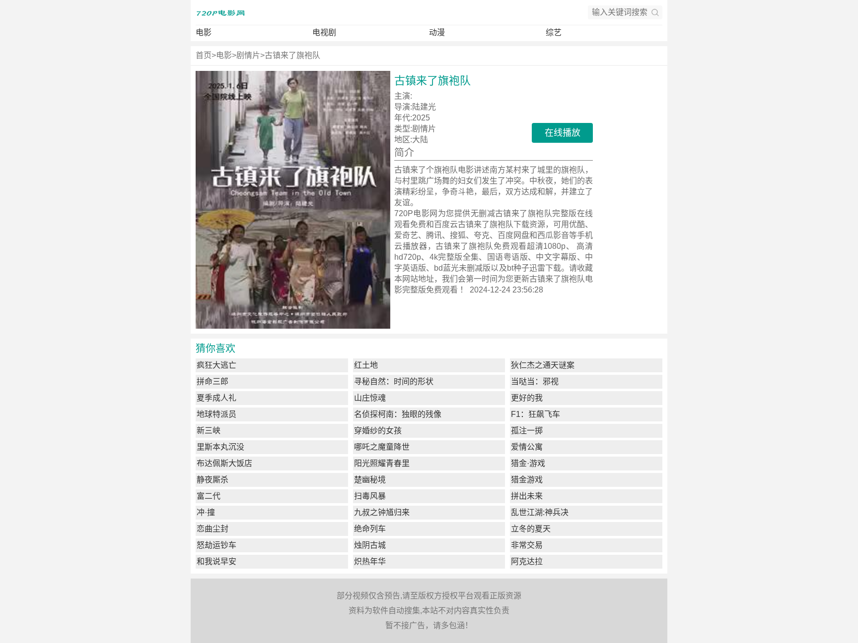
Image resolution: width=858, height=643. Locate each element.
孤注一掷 (527, 430)
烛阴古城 (370, 545)
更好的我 (527, 398)
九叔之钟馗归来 (382, 512)
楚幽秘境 (370, 479)
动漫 (437, 32)
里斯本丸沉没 (220, 447)
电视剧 (324, 32)
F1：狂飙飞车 (535, 414)
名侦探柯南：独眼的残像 (397, 414)
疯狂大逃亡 (216, 365)
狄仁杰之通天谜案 (542, 365)
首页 (204, 55)
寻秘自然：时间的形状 (393, 381)
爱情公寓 (527, 447)
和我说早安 (216, 561)
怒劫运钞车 (216, 545)
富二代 (208, 496)
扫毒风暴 (370, 496)
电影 (204, 32)
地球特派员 (216, 414)
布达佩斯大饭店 (224, 463)
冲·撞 (206, 512)
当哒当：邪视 (535, 381)
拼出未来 (527, 496)
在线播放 (562, 133)
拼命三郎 (212, 381)
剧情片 (248, 55)
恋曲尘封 (212, 529)
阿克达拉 (527, 561)
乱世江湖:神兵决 (540, 512)
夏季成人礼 (216, 398)
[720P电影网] (220, 12)
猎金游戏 (527, 479)
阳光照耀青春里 (382, 463)
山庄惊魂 (370, 398)
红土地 (366, 365)
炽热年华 (370, 561)
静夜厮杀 (212, 479)
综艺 (554, 32)
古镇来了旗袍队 (292, 55)
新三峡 (208, 430)
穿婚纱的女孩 (378, 430)
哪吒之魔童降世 (382, 447)
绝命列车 (370, 529)
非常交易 (527, 545)
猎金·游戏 (528, 463)
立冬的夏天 (531, 529)
